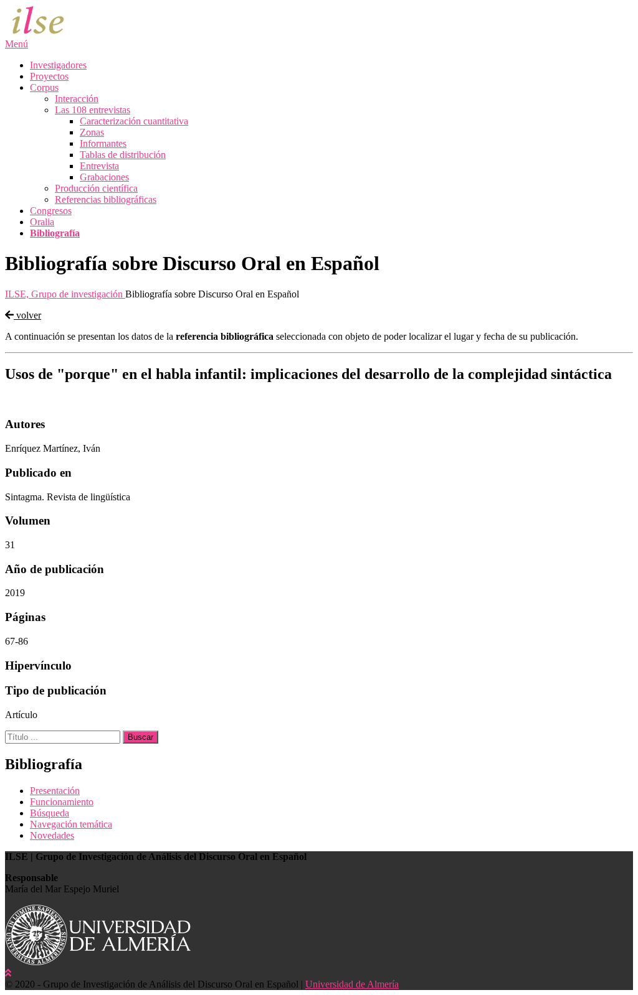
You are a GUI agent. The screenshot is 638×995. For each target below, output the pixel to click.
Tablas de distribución (123, 154)
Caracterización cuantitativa (134, 121)
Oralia (42, 222)
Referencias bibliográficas (105, 199)
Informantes (103, 143)
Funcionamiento (61, 801)
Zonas (92, 132)
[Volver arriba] (8, 973)
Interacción (76, 98)
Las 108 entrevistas (92, 110)
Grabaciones (104, 177)
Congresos (51, 210)
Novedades (52, 835)
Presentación (55, 790)
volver (27, 315)
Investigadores (58, 65)
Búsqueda (49, 813)
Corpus (44, 87)
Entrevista (99, 166)
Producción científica (96, 188)
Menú (16, 44)
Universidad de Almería (352, 984)
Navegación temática (71, 824)
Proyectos (49, 76)
